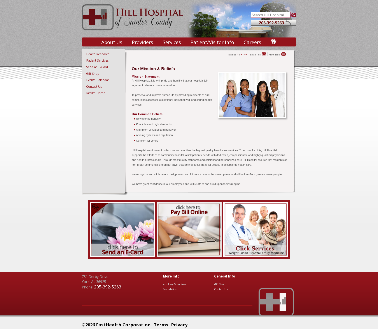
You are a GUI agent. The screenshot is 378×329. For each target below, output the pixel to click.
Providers (142, 42)
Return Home (95, 93)
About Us (111, 42)
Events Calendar (97, 80)
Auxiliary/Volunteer (174, 284)
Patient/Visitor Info (212, 42)
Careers (252, 42)
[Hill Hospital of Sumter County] (133, 32)
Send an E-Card (97, 67)
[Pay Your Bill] (189, 254)
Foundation (170, 289)
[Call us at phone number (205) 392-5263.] (273, 24)
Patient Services (97, 60)
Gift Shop (92, 73)
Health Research (97, 54)
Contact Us (94, 86)
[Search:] (270, 14)
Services (172, 42)
